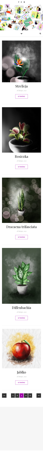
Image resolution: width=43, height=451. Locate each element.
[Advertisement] (21, 428)
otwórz (21, 96)
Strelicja (21, 86)
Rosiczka (21, 156)
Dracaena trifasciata (21, 226)
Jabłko (21, 372)
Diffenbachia (21, 307)
